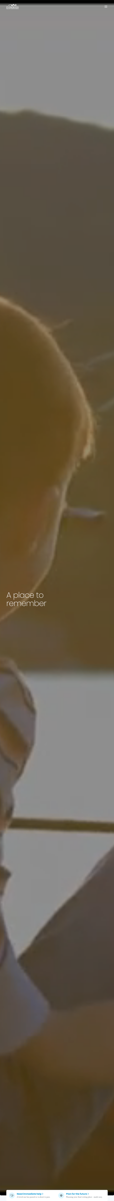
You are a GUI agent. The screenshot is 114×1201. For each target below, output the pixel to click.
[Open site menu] (106, 6)
